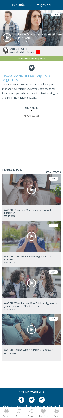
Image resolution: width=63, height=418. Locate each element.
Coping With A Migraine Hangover (28, 349)
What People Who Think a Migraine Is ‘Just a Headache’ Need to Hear (30, 305)
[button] (7, 37)
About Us (7, 406)
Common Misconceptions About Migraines (27, 211)
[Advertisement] (31, 139)
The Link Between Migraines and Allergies (27, 258)
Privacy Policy (34, 406)
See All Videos (53, 172)
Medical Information (28, 58)
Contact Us (20, 406)
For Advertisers (50, 406)
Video (42, 58)
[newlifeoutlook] (31, 5)
